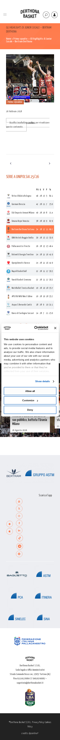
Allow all (30, 391)
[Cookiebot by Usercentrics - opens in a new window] (35, 328)
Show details (42, 381)
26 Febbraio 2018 (14, 111)
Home (8, 39)
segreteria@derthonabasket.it (30, 683)
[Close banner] (55, 328)
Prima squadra (20, 39)
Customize (28, 400)
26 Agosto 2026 (19, 430)
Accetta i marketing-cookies (22, 122)
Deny (30, 409)
